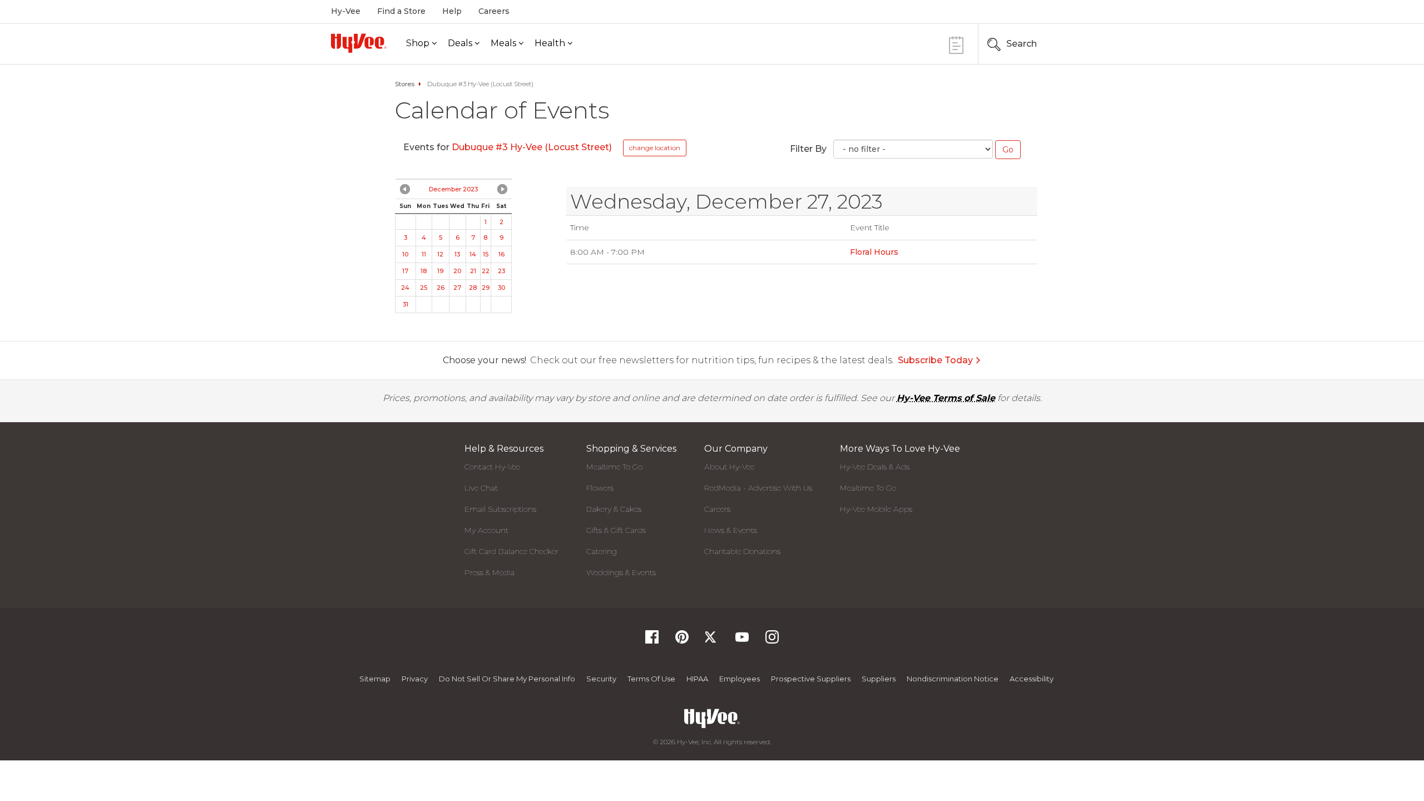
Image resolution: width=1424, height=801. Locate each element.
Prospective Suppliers (811, 678)
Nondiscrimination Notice (952, 678)
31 (405, 304)
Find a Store (401, 11)
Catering (601, 551)
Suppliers (879, 678)
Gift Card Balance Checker (511, 551)
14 (472, 254)
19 (440, 271)
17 (405, 271)
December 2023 (453, 189)
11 (424, 254)
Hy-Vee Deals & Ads (874, 467)
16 (501, 254)
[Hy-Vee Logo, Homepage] (358, 43)
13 (457, 254)
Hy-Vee (345, 11)
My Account (486, 530)
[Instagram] (772, 640)
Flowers (600, 488)
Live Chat (481, 488)
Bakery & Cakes (613, 509)
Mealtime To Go (614, 467)
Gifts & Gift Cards (616, 530)
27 (457, 287)
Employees (739, 678)
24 (405, 287)
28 (473, 287)
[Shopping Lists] (956, 43)
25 (423, 287)
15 (485, 254)
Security (601, 678)
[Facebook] (652, 640)
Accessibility (1032, 678)
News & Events (730, 530)
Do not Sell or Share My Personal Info (507, 678)
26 (440, 287)
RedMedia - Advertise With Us (758, 488)
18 (424, 271)
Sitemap (374, 678)
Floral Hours (874, 252)
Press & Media (489, 572)
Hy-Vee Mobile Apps (876, 509)
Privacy (415, 678)
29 (486, 287)
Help (452, 11)
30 (501, 287)
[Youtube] (742, 640)
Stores (404, 84)
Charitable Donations (742, 551)
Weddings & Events (621, 572)
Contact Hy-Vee (492, 467)
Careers (494, 11)
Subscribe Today (935, 360)
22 (486, 271)
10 (405, 254)
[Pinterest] (682, 640)
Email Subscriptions (500, 509)
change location (654, 148)
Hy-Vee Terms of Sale (946, 398)
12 (440, 254)
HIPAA (697, 678)
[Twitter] (712, 640)
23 (501, 271)
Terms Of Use (651, 678)
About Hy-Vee (729, 467)
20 (457, 271)
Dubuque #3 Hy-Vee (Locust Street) (532, 147)
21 (473, 271)
